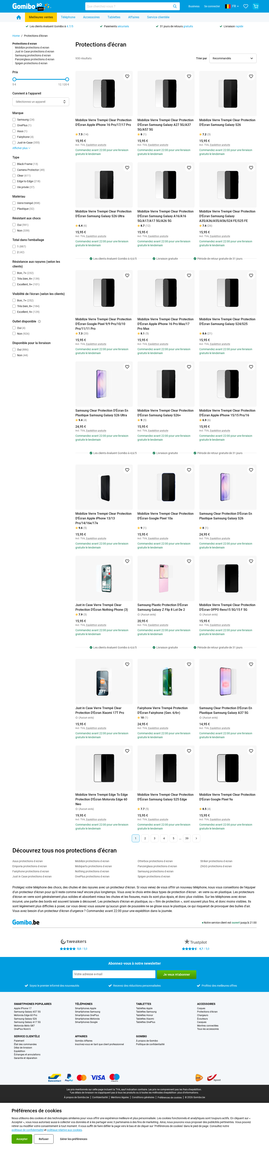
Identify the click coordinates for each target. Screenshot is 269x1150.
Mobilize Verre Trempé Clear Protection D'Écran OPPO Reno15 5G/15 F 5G (227, 607)
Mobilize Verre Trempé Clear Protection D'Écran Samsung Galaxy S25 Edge (165, 797)
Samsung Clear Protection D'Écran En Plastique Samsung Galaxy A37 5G (225, 710)
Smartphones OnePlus (87, 1015)
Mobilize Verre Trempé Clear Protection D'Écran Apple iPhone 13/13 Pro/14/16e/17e (103, 518)
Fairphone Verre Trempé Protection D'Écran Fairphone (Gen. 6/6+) (162, 710)
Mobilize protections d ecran (32, 47)
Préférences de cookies (170, 1097)
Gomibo (141, 1036)
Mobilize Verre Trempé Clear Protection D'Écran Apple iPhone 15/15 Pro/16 (227, 413)
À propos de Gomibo (147, 1041)
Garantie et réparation (25, 1058)
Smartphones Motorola (87, 1019)
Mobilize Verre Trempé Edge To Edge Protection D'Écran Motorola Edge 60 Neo (101, 799)
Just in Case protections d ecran (34, 51)
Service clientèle (158, 17)
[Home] (18, 17)
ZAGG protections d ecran (216, 866)
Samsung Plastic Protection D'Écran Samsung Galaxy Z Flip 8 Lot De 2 (162, 607)
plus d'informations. (188, 1092)
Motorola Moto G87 (24, 1026)
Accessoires (91, 17)
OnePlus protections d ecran (92, 876)
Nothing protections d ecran (92, 871)
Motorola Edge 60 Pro (25, 1015)
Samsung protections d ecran (33, 55)
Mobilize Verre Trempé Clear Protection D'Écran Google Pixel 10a (165, 516)
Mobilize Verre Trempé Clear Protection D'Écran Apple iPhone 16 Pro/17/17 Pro (103, 122)
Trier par (201, 58)
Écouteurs (202, 1019)
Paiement (19, 1041)
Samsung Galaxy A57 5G (27, 1012)
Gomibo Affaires (83, 1041)
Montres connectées (207, 1026)
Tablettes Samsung (146, 1012)
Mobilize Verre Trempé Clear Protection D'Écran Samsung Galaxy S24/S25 (227, 321)
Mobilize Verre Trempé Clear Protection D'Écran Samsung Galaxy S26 (227, 122)
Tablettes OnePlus (145, 1022)
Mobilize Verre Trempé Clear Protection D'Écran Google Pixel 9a (227, 797)
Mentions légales (120, 1097)
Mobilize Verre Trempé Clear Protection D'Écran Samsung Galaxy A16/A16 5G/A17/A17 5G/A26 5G (165, 216)
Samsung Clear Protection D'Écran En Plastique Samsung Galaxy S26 (225, 516)
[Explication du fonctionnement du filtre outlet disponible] (39, 321)
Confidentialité (100, 1097)
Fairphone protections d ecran (30, 871)
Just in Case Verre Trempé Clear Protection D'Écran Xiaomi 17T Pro (99, 710)
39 (186, 838)
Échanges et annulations (27, 1054)
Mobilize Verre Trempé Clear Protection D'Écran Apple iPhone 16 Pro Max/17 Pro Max (165, 324)
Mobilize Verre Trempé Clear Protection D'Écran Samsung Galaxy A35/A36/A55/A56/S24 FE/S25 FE (227, 216)
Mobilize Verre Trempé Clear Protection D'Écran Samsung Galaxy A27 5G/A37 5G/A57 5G (165, 124)
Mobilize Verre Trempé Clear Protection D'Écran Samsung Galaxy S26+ (165, 413)
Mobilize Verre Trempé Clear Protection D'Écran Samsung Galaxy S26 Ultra (103, 214)
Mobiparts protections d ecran (93, 866)
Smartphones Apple (85, 1008)
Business (193, 6)
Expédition (19, 1051)
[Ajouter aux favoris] (127, 76)
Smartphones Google (86, 1022)
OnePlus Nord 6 (22, 1029)
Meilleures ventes (41, 17)
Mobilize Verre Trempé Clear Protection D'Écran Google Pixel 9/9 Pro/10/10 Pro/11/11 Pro (103, 324)
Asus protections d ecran (27, 861)
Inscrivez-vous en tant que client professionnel (99, 1044)
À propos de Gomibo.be (76, 1097)
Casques (201, 1022)
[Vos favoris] (246, 6)
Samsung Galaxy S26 (25, 1019)
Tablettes (114, 17)
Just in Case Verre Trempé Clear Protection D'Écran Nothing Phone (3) (101, 607)
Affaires (133, 17)
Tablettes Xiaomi (145, 1019)
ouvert (236, 922)
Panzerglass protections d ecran (34, 59)
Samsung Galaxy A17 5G (27, 1022)
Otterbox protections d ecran (155, 861)
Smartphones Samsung (87, 1012)
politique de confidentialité (28, 1130)
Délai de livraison (23, 1048)
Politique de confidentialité (150, 1044)
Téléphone (68, 17)
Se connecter (212, 6)
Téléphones (84, 1003)
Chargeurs (202, 1015)
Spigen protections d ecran (31, 63)
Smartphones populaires (33, 1003)
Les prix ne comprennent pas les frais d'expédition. (175, 1089)
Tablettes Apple (144, 1008)
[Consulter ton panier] (256, 6)
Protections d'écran (207, 1012)
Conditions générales (143, 1097)
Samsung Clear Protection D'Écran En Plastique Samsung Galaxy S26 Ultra (101, 413)
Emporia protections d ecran (29, 866)
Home (16, 35)
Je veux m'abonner (176, 974)
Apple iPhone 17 (23, 1008)
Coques (201, 1008)
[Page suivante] (196, 838)
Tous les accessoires (208, 1029)
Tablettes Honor (144, 1015)
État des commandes (25, 1044)
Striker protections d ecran (216, 861)
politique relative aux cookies (64, 1130)
